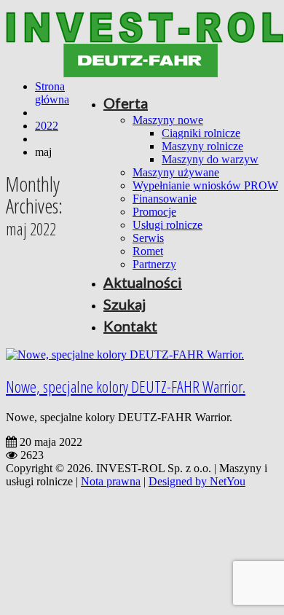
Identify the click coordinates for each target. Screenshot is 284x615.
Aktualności (142, 282)
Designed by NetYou (197, 481)
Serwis (148, 238)
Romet (148, 251)
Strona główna (52, 93)
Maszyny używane (176, 172)
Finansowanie (165, 198)
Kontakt (130, 325)
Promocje (154, 211)
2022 (46, 126)
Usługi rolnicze (167, 225)
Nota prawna (111, 481)
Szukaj (124, 304)
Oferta (125, 102)
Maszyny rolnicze (202, 146)
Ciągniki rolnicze (201, 133)
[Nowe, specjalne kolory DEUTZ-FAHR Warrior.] (125, 354)
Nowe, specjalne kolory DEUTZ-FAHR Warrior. (125, 386)
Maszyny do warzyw (210, 159)
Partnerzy (154, 264)
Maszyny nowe (168, 120)
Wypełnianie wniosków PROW (205, 185)
